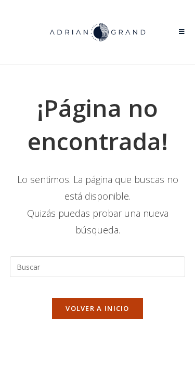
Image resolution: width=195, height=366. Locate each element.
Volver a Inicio (97, 308)
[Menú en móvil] (182, 32)
